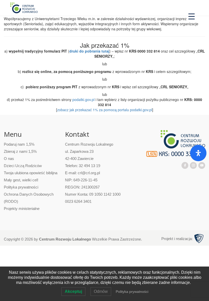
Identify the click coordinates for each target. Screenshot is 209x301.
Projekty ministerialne (22, 208)
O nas (9, 158)
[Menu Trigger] (192, 16)
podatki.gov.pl (83, 99)
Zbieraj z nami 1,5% (20, 151)
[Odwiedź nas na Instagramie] (193, 165)
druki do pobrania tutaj (89, 51)
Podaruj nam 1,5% (19, 144)
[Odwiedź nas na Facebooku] (185, 165)
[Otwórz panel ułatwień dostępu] (198, 153)
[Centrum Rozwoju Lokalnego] (24, 7)
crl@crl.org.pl (89, 173)
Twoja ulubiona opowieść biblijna (30, 173)
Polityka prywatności (21, 187)
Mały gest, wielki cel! (21, 180)
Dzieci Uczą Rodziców (23, 166)
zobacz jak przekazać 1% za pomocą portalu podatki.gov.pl (104, 109)
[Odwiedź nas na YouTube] (201, 165)
